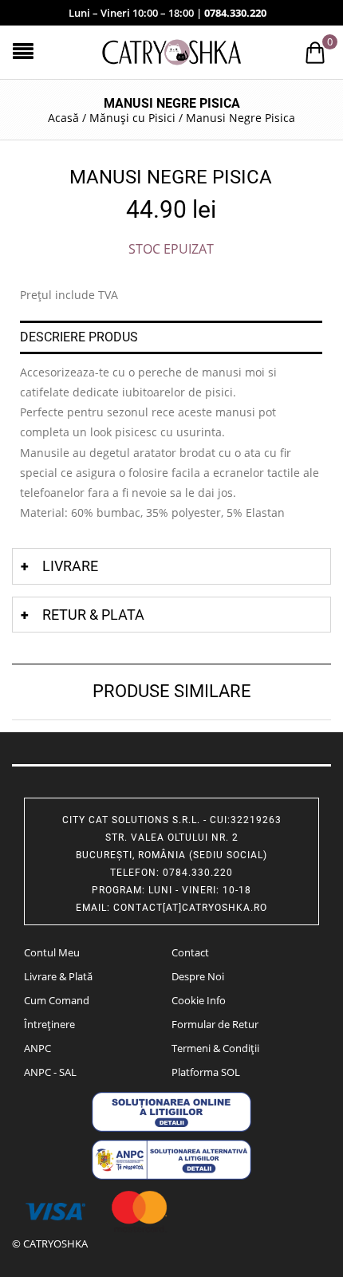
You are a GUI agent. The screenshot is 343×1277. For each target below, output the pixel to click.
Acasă (63, 117)
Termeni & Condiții (215, 1048)
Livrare (70, 566)
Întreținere (49, 1024)
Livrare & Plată (58, 976)
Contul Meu (52, 952)
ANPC (37, 1048)
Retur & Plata (93, 614)
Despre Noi (198, 976)
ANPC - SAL (50, 1072)
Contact (190, 952)
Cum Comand (56, 1000)
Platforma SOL (206, 1072)
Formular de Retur (215, 1024)
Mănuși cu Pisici (132, 117)
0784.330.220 (235, 13)
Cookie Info (199, 1000)
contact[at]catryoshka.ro (190, 907)
